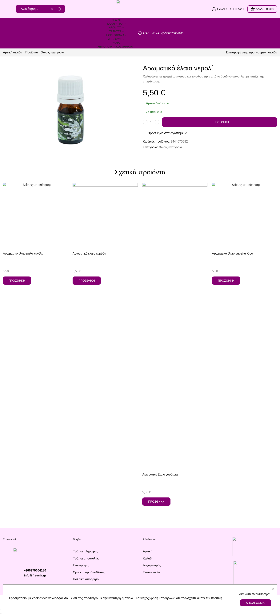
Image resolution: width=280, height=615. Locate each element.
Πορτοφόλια (115, 35)
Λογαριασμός (152, 565)
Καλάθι (147, 558)
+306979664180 (35, 570)
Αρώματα (115, 27)
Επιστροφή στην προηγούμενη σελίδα (251, 52)
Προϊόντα (31, 52)
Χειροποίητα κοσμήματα (115, 46)
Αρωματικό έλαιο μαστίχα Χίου (232, 253)
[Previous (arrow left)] (0, 613)
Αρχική (116, 19)
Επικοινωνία (151, 572)
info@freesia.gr (35, 575)
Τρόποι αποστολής (86, 558)
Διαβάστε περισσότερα (254, 594)
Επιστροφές (81, 565)
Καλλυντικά (115, 23)
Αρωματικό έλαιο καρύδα (89, 253)
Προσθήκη (221, 122)
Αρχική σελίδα (12, 52)
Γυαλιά (115, 42)
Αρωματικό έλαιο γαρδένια (160, 474)
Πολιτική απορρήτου (86, 579)
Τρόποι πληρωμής (85, 551)
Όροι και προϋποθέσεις (89, 572)
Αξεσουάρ (115, 38)
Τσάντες (115, 31)
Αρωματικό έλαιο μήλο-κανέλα (23, 253)
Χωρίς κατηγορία (52, 52)
